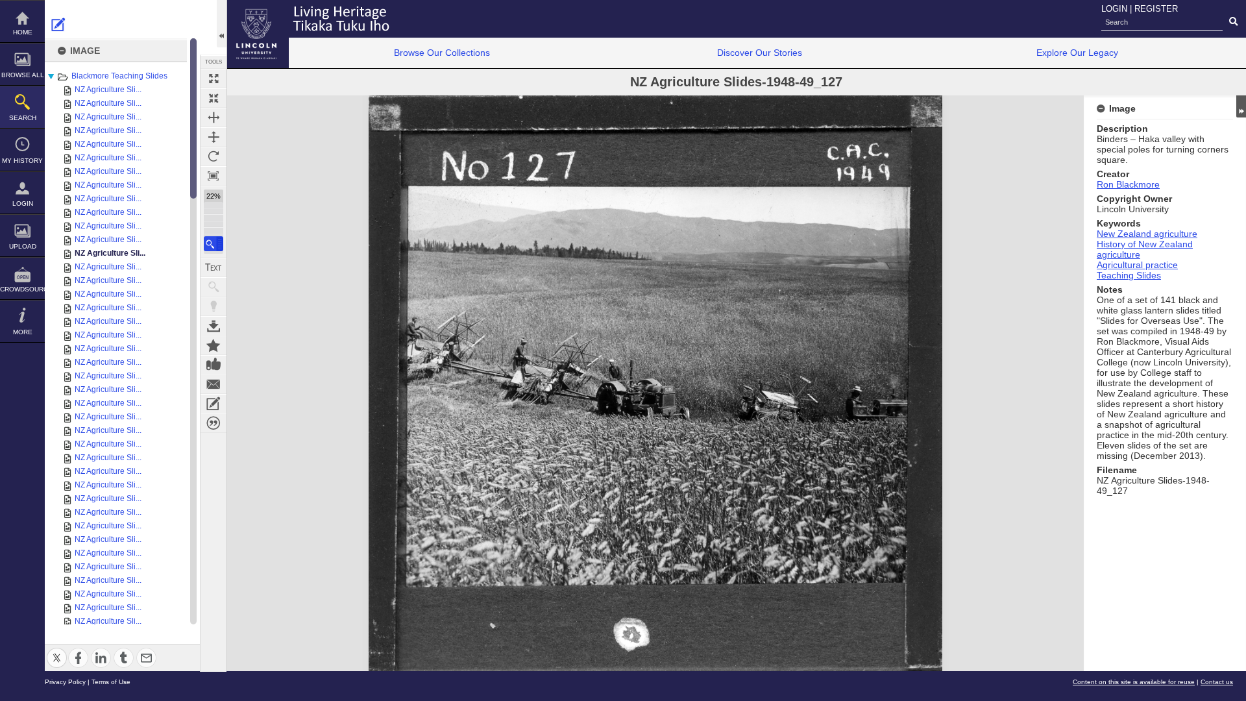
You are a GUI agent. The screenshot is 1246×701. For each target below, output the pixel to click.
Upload (22, 246)
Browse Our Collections (442, 52)
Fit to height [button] (213, 137)
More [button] (22, 332)
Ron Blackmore (1128, 184)
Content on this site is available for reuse (1134, 681)
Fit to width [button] (213, 117)
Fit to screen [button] (213, 98)
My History (22, 160)
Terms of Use (111, 681)
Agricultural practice (1137, 265)
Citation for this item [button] (213, 423)
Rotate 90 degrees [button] (213, 156)
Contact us (1217, 681)
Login (22, 203)
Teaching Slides (1129, 275)
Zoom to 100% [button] (213, 176)
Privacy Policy (65, 681)
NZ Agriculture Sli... (108, 89)
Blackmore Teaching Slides (119, 75)
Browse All (22, 75)
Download (213, 326)
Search (22, 117)
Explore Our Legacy (1077, 52)
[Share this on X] (57, 650)
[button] (213, 243)
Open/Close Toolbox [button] (221, 23)
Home (22, 32)
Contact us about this (213, 384)
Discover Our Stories (759, 52)
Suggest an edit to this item (58, 25)
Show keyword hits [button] (213, 287)
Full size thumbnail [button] (213, 78)
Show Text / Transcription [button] (213, 267)
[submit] (1233, 22)
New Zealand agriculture (1147, 233)
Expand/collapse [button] (1241, 106)
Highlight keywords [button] (213, 306)
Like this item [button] (213, 365)
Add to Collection (213, 345)
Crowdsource (22, 289)
